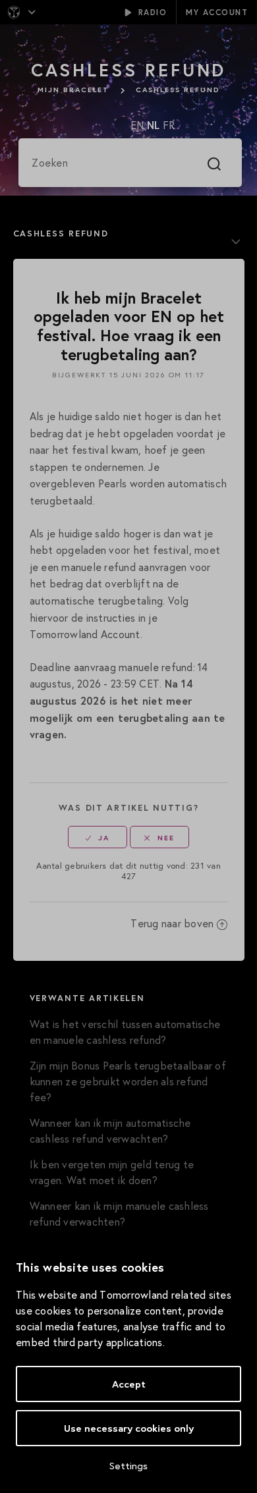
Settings (128, 1465)
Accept (129, 1384)
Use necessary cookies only (129, 1428)
